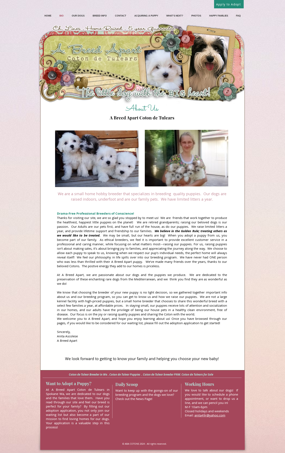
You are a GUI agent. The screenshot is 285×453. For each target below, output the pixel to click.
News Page (143, 399)
